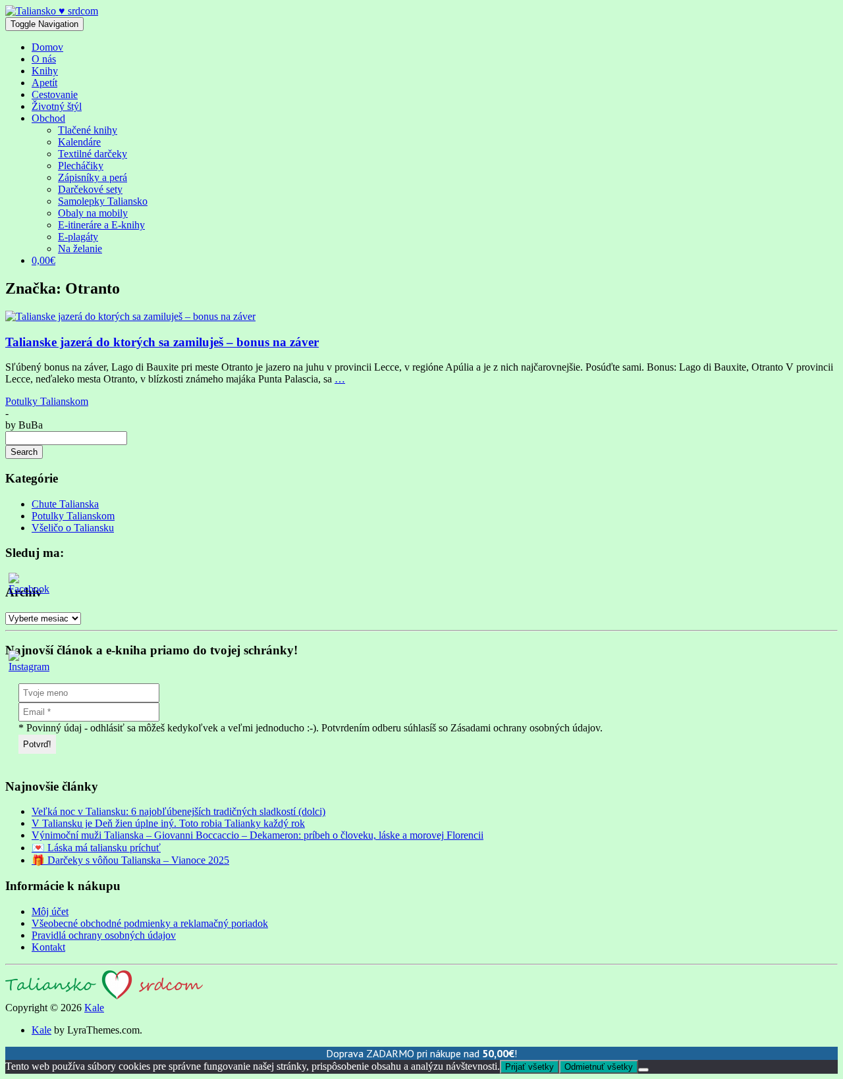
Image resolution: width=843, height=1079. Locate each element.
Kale (94, 1007)
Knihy (45, 70)
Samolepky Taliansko (103, 201)
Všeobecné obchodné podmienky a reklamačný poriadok (150, 923)
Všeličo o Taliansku (73, 527)
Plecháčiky (80, 165)
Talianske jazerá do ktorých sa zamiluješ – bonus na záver (162, 342)
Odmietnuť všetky (598, 1067)
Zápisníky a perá (92, 177)
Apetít (44, 82)
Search (24, 452)
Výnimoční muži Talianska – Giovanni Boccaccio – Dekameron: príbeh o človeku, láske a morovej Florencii (257, 835)
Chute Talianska (65, 504)
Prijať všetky (529, 1067)
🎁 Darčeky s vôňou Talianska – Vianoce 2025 (130, 860)
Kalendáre (79, 141)
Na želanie (80, 248)
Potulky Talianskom (46, 401)
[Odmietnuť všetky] (643, 1070)
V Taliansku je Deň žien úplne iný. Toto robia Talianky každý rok (168, 823)
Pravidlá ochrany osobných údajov (104, 935)
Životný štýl (57, 106)
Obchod (48, 118)
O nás (44, 59)
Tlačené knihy (87, 130)
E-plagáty (78, 236)
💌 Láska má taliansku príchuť (96, 847)
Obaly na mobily (93, 213)
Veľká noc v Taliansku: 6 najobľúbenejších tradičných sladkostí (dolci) (178, 811)
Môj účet (50, 911)
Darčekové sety (90, 189)
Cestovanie (55, 94)
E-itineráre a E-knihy (101, 224)
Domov (47, 47)
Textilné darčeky (92, 153)
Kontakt (48, 947)
